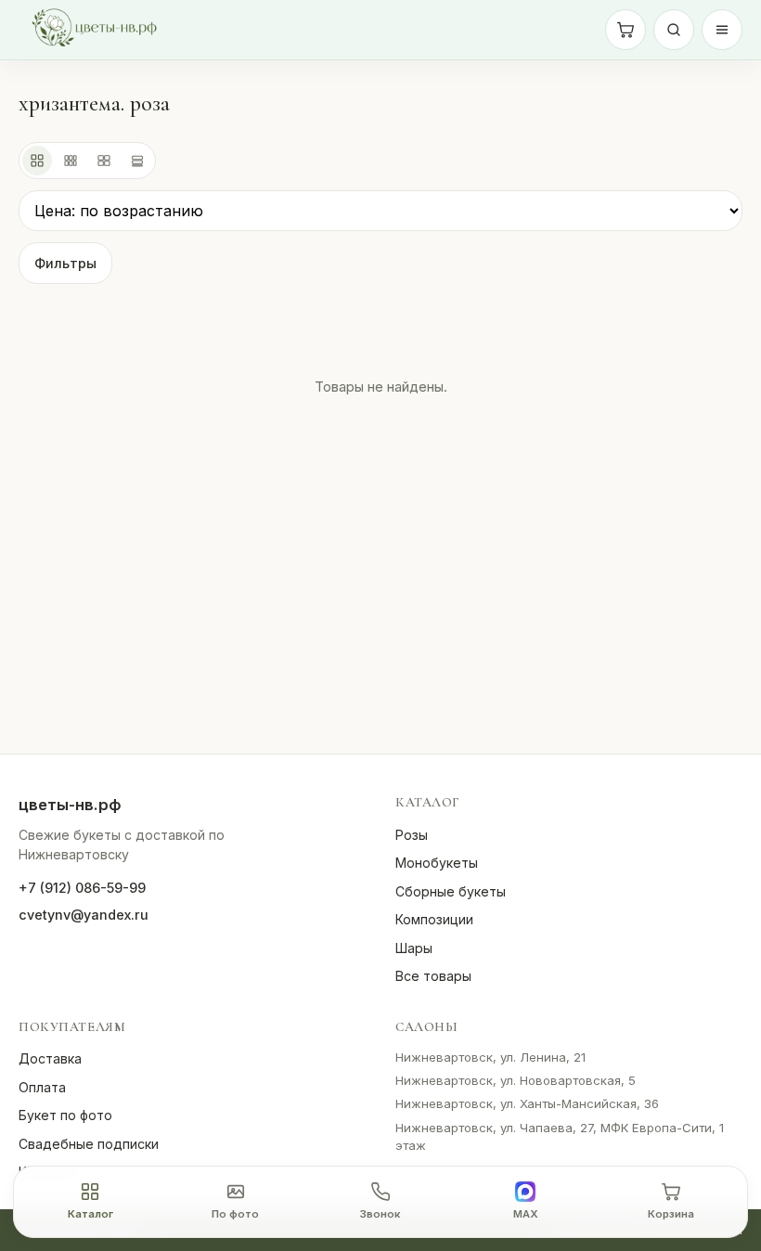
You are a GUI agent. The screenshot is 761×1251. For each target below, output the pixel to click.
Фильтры (65, 263)
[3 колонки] (70, 160)
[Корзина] (625, 29)
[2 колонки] (104, 160)
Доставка (50, 1058)
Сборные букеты (450, 891)
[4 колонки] (37, 160)
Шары (413, 948)
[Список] (137, 160)
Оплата (42, 1087)
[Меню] (722, 29)
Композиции (434, 919)
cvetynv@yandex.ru (83, 914)
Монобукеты (436, 863)
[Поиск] (673, 29)
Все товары (433, 976)
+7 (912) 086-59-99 (82, 888)
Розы (411, 835)
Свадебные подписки (89, 1144)
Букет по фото (65, 1115)
